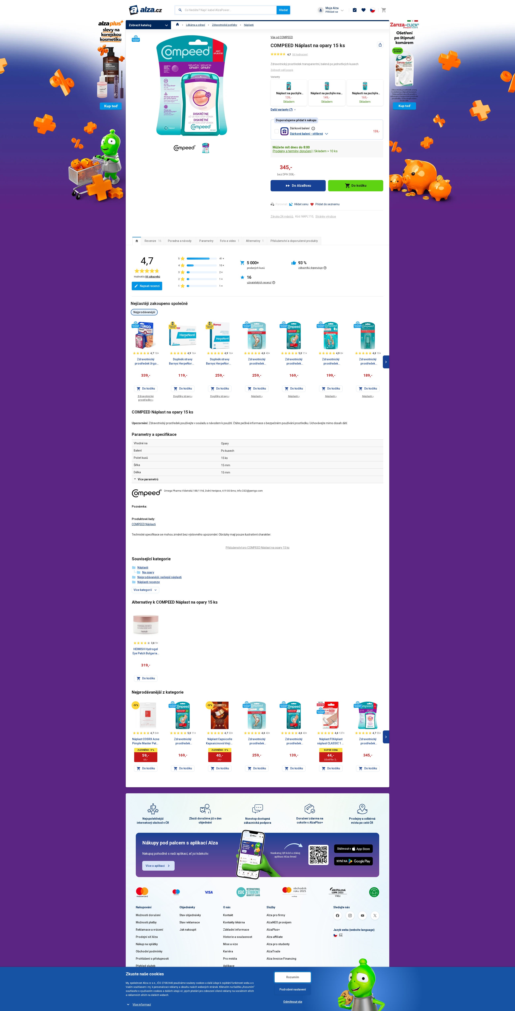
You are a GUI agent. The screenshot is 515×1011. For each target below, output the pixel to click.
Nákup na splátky (147, 944)
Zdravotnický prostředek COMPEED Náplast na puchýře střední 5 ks (294, 742)
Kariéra (228, 951)
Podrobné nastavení (292, 989)
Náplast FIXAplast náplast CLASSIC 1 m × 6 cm (330, 742)
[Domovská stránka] (177, 25)
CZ (341, 934)
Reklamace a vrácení (149, 929)
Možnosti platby (146, 922)
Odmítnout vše (292, 1001)
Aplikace (228, 965)
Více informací (142, 1004)
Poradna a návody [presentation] (180, 240)
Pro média (230, 958)
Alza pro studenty (278, 944)
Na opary (148, 572)
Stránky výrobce (325, 216)
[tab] (136, 241)
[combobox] (226, 10)
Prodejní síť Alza (147, 936)
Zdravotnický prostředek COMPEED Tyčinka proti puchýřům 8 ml (368, 362)
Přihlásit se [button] (331, 11)
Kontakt (228, 915)
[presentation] (136, 241)
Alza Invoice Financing (281, 958)
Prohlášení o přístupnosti (152, 958)
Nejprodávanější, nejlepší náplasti (159, 577)
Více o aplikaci (155, 865)
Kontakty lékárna (234, 922)
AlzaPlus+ (273, 929)
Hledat (283, 10)
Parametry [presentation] (206, 240)
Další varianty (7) (282, 109)
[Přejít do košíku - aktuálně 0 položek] (383, 10)
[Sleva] (136, 705)
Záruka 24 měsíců (282, 216)
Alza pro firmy (276, 915)
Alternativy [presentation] (255, 240)
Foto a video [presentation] (229, 240)
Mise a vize (230, 944)
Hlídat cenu (301, 204)
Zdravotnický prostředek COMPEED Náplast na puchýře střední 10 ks (257, 362)
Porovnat (281, 204)
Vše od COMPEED (282, 37)
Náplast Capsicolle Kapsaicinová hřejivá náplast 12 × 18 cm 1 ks (219, 742)
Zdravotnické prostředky (146, 398)
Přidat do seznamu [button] (327, 204)
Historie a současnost (237, 936)
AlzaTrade (273, 951)
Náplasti (249, 24)
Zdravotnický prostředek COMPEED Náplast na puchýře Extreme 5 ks (294, 362)
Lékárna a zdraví (195, 24)
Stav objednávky (190, 915)
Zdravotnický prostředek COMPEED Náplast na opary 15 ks (368, 742)
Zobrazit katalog (140, 25)
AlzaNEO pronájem (279, 922)
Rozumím (292, 977)
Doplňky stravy (182, 396)
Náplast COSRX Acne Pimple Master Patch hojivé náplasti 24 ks (145, 742)
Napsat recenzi (150, 286)
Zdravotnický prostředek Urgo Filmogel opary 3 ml (146, 362)
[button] (330, 133)
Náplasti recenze (148, 582)
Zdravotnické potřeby (224, 24)
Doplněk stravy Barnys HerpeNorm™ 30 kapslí (219, 362)
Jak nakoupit (187, 929)
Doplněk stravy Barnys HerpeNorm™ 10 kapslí (182, 362)
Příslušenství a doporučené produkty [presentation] (294, 240)
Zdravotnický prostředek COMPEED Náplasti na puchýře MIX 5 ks (331, 362)
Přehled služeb (145, 965)
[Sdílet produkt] (380, 44)
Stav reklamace (189, 922)
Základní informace (236, 929)
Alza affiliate (275, 936)
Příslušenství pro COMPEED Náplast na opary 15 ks (257, 547)
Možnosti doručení (148, 915)
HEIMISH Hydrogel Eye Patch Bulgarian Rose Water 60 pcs (146, 651)
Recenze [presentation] (153, 240)
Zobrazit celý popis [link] (282, 69)
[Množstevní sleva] (321, 703)
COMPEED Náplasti (144, 524)
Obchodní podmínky (149, 951)
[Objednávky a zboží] (354, 10)
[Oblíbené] (363, 10)
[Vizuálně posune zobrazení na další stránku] (386, 361)
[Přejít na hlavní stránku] (145, 10)
